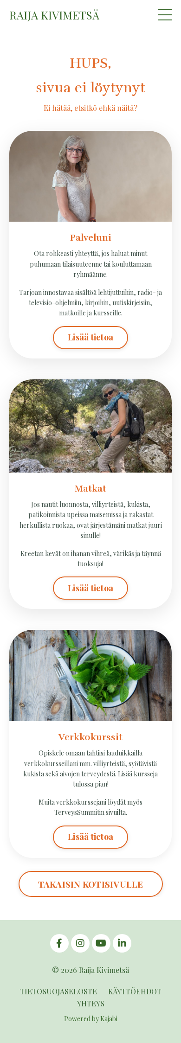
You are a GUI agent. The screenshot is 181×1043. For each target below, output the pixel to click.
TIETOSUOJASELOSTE (58, 991)
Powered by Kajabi (90, 1018)
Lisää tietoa (90, 337)
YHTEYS (90, 1003)
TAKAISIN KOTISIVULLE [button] (90, 884)
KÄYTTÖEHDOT (135, 991)
